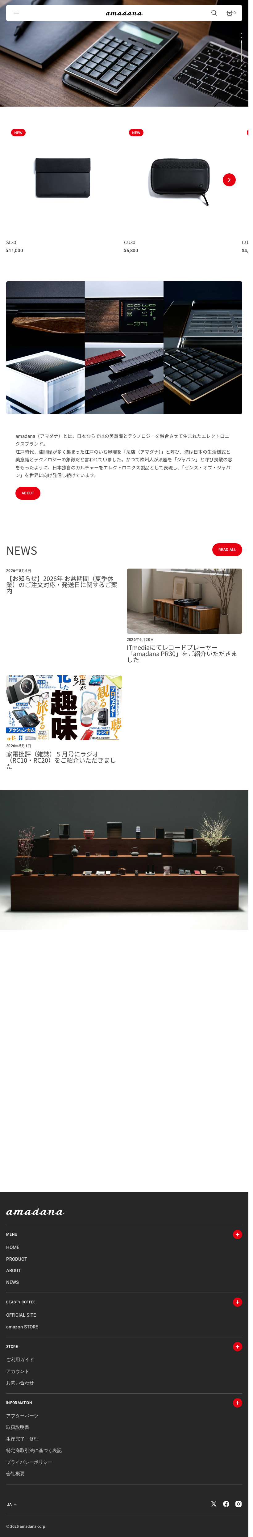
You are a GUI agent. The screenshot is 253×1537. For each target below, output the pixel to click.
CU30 (129, 242)
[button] (17, 13)
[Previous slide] (19, 179)
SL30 (11, 242)
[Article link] (64, 616)
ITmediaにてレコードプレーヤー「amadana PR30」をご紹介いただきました (182, 653)
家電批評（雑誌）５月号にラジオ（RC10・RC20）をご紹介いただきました (61, 760)
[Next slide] (229, 179)
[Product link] (62, 176)
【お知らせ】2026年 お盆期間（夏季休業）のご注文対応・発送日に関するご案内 (61, 584)
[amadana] (124, 13)
